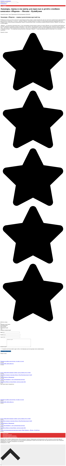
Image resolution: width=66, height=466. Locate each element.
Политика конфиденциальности (10, 437)
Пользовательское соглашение (9, 435)
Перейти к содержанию (6, 1)
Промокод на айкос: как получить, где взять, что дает (12, 361)
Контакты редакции (7, 434)
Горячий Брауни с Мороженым (7, 377)
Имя (1, 332)
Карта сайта (5, 433)
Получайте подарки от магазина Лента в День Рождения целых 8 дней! (16, 374)
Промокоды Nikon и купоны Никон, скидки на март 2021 (13, 381)
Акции (4, 5)
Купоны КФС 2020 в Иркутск (7, 363)
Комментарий (4, 346)
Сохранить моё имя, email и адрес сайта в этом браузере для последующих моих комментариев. (23, 348)
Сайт (2, 337)
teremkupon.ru (3, 3)
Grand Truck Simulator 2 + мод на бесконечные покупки (13, 379)
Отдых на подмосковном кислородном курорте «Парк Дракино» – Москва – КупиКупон (20, 430)
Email (2, 334)
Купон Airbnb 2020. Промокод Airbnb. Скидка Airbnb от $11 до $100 (15, 372)
